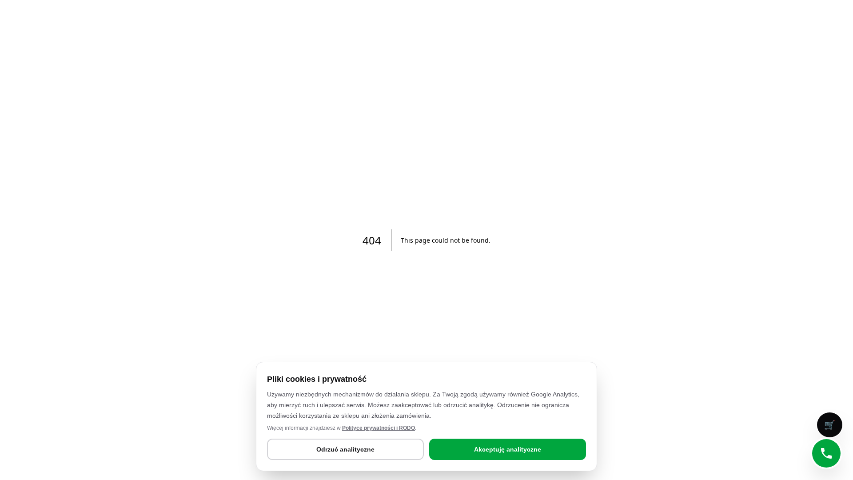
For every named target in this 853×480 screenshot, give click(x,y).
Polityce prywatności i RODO (378, 428)
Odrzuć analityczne (345, 449)
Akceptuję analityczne (507, 449)
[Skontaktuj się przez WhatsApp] (826, 453)
